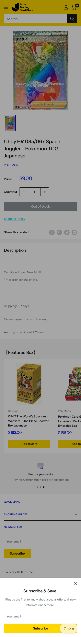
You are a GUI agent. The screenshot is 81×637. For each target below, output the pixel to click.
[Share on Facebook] (52, 232)
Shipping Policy (14, 219)
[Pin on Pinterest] (59, 232)
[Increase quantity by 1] (44, 192)
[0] (73, 7)
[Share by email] (74, 232)
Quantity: (10, 192)
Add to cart (29, 444)
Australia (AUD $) (16, 572)
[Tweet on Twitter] (67, 232)
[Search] (72, 18)
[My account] (66, 7)
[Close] (75, 583)
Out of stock (40, 206)
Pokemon (11, 165)
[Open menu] (6, 7)
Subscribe (40, 628)
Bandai (12, 411)
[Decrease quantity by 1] (23, 192)
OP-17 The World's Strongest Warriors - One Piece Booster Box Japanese (28, 420)
